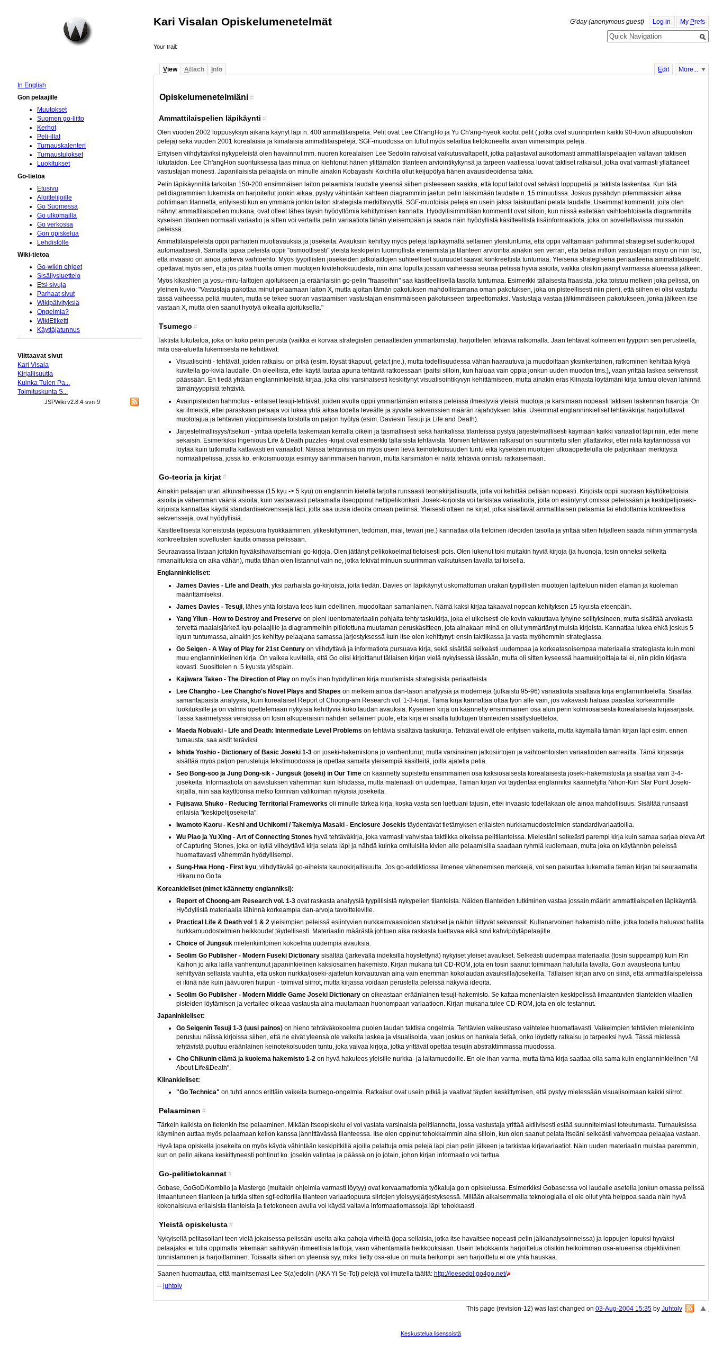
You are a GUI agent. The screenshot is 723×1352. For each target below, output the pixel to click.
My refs (692, 21)
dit (663, 69)
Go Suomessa (57, 206)
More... (688, 69)
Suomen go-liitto (60, 118)
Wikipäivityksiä (58, 303)
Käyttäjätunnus (58, 330)
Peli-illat (48, 136)
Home (78, 31)
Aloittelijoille (54, 197)
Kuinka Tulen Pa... (43, 382)
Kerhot (46, 127)
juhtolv (172, 1286)
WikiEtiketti (52, 321)
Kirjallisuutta (35, 373)
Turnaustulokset (60, 154)
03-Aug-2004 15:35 (623, 1308)
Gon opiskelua (58, 233)
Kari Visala (33, 364)
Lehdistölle (53, 242)
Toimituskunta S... (42, 391)
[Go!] (703, 37)
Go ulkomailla (57, 215)
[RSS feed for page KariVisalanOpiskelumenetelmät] (689, 1308)
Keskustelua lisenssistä (431, 1333)
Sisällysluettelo (58, 276)
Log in (662, 21)
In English (31, 85)
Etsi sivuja (51, 285)
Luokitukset (53, 163)
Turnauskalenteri (61, 145)
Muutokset (52, 109)
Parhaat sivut (56, 294)
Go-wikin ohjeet (59, 267)
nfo (216, 69)
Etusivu (47, 188)
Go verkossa (55, 224)
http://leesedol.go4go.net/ (470, 1273)
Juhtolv (672, 1308)
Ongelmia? (53, 312)
